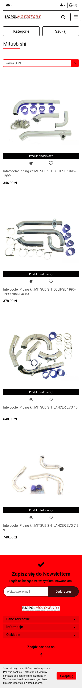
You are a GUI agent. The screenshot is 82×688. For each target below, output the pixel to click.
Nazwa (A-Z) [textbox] (13, 63)
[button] (73, 5)
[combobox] (41, 63)
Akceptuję (66, 676)
